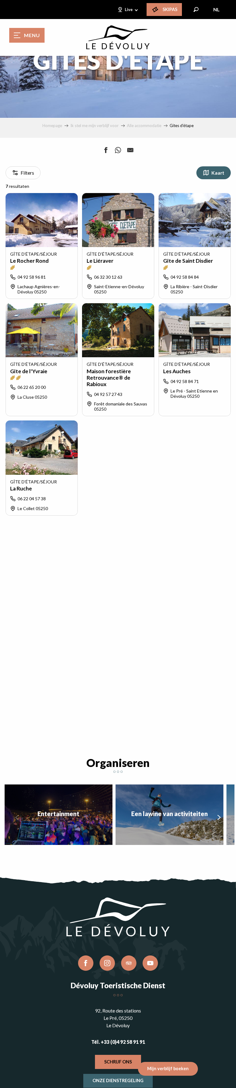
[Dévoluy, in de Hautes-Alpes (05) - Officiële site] (118, 37)
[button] (196, 9)
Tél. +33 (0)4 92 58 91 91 (118, 1042)
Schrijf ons (118, 1061)
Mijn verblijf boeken (168, 1068)
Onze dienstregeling (118, 1080)
